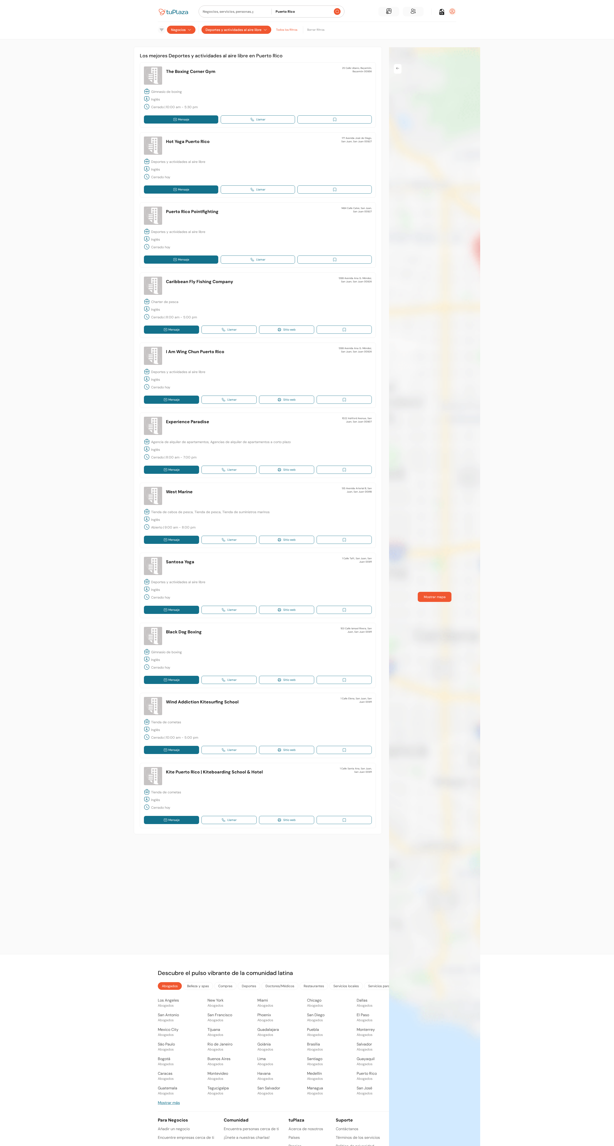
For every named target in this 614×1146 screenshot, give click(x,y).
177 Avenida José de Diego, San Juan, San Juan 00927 (356, 140)
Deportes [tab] (249, 986)
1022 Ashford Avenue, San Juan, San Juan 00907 (357, 420)
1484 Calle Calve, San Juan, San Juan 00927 (356, 210)
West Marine (179, 492)
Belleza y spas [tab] (198, 986)
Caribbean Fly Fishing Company (199, 282)
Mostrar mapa (435, 597)
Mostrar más (169, 1102)
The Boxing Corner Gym (190, 71)
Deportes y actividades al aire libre (233, 30)
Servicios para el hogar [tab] (385, 986)
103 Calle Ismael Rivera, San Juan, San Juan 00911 (356, 630)
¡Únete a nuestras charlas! (247, 1137)
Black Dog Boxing (184, 632)
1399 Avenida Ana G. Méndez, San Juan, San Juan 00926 (355, 280)
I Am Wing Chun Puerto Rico (195, 352)
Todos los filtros (286, 30)
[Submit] (337, 11)
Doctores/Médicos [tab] (280, 986)
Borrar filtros (316, 30)
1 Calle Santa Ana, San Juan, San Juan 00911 (356, 770)
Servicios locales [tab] (346, 986)
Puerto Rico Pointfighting (192, 211)
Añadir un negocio (174, 1128)
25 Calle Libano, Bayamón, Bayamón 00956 (357, 69)
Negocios (178, 30)
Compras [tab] (225, 986)
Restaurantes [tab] (314, 986)
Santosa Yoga (180, 562)
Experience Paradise (187, 422)
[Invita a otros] (413, 11)
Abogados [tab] (170, 986)
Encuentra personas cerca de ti (251, 1128)
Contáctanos (347, 1128)
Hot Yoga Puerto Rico (188, 141)
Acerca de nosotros (306, 1128)
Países (294, 1137)
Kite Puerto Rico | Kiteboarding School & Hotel (214, 772)
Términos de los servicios (358, 1137)
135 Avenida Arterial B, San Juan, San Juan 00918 (357, 490)
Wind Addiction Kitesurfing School (202, 702)
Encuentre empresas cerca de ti (186, 1137)
